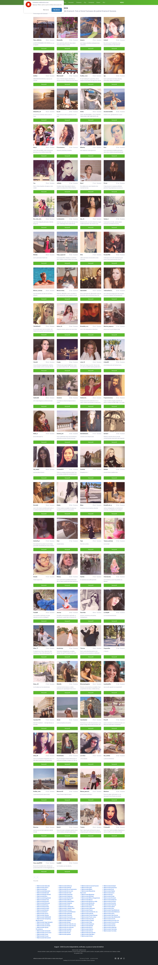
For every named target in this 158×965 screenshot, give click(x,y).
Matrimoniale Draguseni (65, 896)
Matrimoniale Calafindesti (44, 917)
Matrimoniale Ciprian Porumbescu (42, 928)
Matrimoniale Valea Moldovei (111, 911)
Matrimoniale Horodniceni (66, 927)
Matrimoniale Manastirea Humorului (87, 891)
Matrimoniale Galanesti (65, 913)
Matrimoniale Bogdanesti (44, 898)
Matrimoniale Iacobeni (65, 929)
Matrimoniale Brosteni (43, 908)
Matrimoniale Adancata (43, 886)
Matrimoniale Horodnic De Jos (67, 924)
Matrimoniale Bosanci (43, 901)
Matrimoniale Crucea (42, 936)
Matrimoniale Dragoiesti (65, 894)
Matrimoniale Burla (42, 911)
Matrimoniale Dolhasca (65, 886)
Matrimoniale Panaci (87, 910)
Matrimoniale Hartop (64, 922)
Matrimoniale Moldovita (87, 903)
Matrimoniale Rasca (86, 927)
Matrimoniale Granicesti (65, 917)
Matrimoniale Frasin (64, 905)
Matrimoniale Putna (86, 922)
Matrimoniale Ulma (108, 908)
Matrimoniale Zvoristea (109, 931)
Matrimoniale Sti (108, 894)
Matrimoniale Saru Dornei (88, 932)
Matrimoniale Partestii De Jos (89, 911)
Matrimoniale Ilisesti (64, 932)
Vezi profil (43, 48)
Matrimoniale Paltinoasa (88, 908)
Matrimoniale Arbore (42, 887)
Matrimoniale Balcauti (43, 892)
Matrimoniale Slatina (109, 891)
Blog (65, 2)
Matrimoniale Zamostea (110, 929)
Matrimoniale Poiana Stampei (89, 915)
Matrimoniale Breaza (42, 905)
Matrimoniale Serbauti (109, 886)
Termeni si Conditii (84, 958)
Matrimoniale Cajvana (43, 915)
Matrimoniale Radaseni (87, 924)
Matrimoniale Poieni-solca (88, 917)
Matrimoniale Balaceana (43, 891)
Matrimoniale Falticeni (65, 899)
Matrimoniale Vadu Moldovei (111, 910)
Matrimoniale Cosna (42, 934)
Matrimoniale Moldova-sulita (89, 901)
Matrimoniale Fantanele (65, 903)
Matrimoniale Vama (108, 913)
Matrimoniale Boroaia (43, 899)
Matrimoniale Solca (108, 892)
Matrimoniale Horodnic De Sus (67, 925)
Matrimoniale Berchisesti (44, 894)
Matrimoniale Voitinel (109, 924)
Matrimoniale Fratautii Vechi (66, 908)
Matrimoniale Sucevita (109, 903)
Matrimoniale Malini (86, 889)
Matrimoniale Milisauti (87, 896)
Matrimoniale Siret (108, 889)
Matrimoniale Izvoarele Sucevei (90, 886)
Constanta (91, 2)
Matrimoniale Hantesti (65, 920)
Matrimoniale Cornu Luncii (44, 932)
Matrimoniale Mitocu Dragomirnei (90, 898)
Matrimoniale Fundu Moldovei (67, 911)
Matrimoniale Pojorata (87, 918)
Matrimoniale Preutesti (87, 920)
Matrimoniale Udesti (109, 906)
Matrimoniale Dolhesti (65, 887)
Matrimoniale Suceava (109, 901)
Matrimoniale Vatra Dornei (110, 915)
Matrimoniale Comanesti (43, 931)
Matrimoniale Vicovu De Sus (111, 922)
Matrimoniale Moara (86, 899)
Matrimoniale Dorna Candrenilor (68, 889)
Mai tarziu (46, 10)
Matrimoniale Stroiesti (109, 898)
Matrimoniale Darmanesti (44, 937)
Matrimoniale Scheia (87, 936)
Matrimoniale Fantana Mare (66, 901)
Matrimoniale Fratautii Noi (66, 906)
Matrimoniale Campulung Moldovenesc (43, 919)
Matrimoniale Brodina (43, 906)
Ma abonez (56, 10)
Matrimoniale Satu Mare (87, 934)
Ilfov (104, 2)
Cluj (85, 2)
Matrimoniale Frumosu (65, 910)
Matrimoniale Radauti (87, 925)
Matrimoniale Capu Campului (45, 922)
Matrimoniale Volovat (109, 925)
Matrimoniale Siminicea (110, 887)
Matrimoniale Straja (108, 896)
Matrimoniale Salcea (87, 931)
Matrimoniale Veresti (109, 918)
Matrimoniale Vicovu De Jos (111, 920)
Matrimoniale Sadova (87, 929)
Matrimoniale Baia (42, 889)
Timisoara (78, 2)
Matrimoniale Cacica (42, 913)
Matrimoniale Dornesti (65, 892)
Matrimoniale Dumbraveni (66, 898)
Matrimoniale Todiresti (109, 905)
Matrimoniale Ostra (86, 906)
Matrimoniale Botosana (43, 903)
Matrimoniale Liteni (86, 887)
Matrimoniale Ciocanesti (43, 925)
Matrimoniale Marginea (87, 894)
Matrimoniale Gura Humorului (67, 918)
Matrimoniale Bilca (42, 896)
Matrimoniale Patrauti (87, 913)
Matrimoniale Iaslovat (65, 931)
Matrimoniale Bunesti (43, 910)
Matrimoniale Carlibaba (43, 924)
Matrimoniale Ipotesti (65, 934)
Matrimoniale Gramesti (65, 915)
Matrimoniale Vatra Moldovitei (111, 917)
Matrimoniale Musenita (87, 905)
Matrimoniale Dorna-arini (66, 891)
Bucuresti (71, 2)
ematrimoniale (94, 958)
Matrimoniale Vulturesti (109, 927)
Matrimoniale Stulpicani (110, 899)
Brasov (98, 2)
